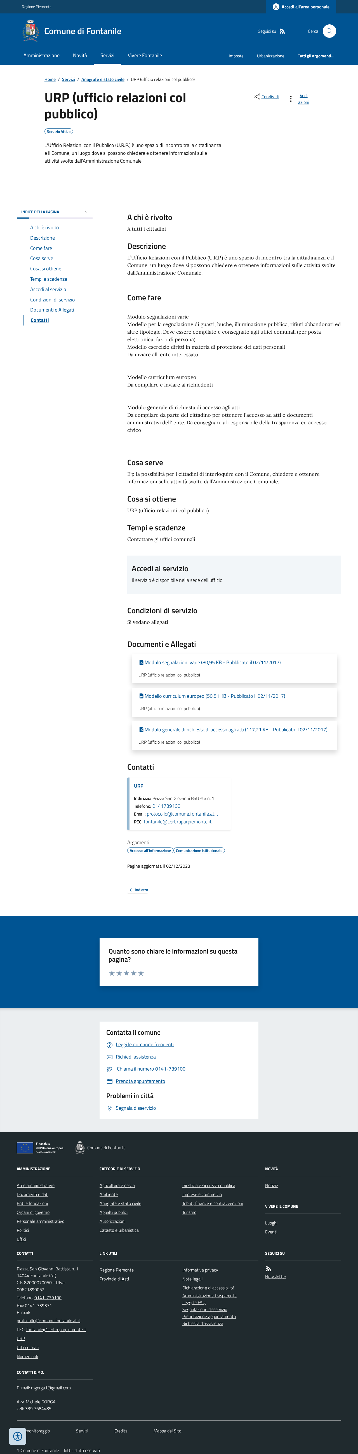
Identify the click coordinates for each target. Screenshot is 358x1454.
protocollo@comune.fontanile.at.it (182, 814)
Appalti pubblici (114, 1212)
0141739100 (166, 806)
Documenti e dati (32, 1194)
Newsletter (275, 1276)
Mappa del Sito (167, 1430)
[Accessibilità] (17, 1436)
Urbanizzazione (270, 56)
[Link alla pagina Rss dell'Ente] (268, 1268)
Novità (80, 55)
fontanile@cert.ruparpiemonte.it (177, 821)
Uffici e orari (28, 1347)
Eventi (271, 1231)
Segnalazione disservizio (204, 1309)
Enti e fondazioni (32, 1203)
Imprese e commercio (202, 1194)
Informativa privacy (200, 1269)
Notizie (271, 1185)
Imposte (236, 56)
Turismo (189, 1212)
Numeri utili (27, 1356)
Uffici (21, 1239)
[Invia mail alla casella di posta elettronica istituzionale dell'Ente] (48, 1320)
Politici (23, 1230)
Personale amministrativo (40, 1221)
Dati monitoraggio (33, 1430)
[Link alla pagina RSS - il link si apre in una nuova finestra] (282, 31)
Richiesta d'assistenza (202, 1323)
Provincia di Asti (114, 1278)
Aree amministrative (36, 1185)
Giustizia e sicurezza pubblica (208, 1185)
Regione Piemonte (36, 7)
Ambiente (109, 1194)
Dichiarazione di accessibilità (208, 1287)
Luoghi (271, 1222)
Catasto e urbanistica (119, 1230)
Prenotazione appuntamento (209, 1316)
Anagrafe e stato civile (102, 79)
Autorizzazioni (112, 1221)
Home (50, 79)
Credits (120, 1430)
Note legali (192, 1278)
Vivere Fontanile (145, 55)
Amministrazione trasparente (209, 1295)
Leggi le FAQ (194, 1302)
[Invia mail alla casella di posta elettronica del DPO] (51, 1387)
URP (138, 786)
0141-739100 (48, 1297)
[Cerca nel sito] (327, 31)
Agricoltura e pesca (117, 1185)
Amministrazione (41, 55)
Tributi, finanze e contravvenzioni (212, 1203)
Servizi (107, 55)
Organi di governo (33, 1212)
